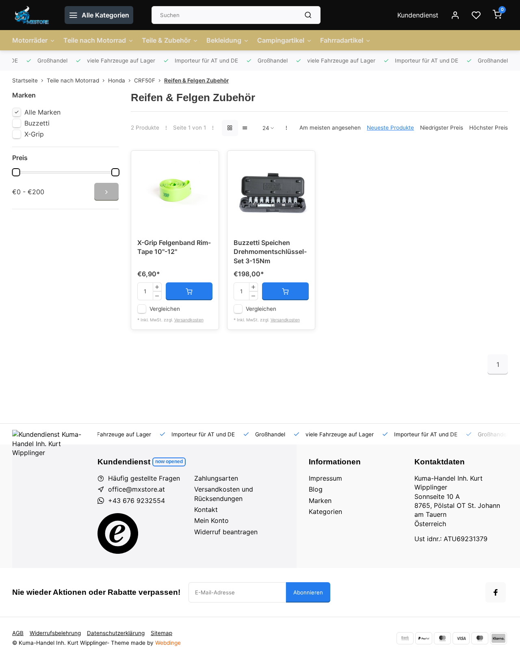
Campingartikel (280, 40)
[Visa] (461, 638)
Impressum (325, 478)
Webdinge (168, 642)
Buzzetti (37, 123)
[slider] (16, 172)
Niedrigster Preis (441, 127)
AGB (18, 633)
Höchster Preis (488, 127)
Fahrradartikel (341, 40)
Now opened (169, 461)
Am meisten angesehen (330, 127)
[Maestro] (479, 638)
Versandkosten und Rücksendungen (223, 493)
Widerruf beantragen (226, 532)
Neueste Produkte (390, 127)
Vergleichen (165, 309)
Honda (116, 80)
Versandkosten (189, 320)
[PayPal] (423, 638)
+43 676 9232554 (136, 500)
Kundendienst (417, 15)
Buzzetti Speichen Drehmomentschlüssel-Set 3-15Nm (270, 251)
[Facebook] (495, 592)
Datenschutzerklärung (116, 633)
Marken (320, 500)
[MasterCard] (442, 638)
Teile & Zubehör (166, 40)
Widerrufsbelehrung (55, 633)
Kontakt (206, 509)
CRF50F (144, 80)
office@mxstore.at (136, 489)
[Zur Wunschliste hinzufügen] (206, 163)
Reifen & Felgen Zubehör (196, 80)
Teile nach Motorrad (94, 40)
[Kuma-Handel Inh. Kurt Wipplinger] (32, 15)
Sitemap (161, 633)
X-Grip (34, 134)
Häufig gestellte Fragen (144, 478)
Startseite (25, 80)
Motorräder (30, 40)
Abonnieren (308, 592)
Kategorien (325, 511)
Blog (316, 489)
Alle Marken (42, 112)
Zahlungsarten (216, 478)
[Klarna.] (498, 638)
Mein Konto (211, 520)
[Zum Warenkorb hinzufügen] (189, 291)
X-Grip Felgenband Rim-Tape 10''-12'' (174, 247)
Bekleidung (223, 40)
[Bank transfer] (405, 638)
